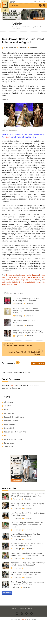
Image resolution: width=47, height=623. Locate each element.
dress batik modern (9, 285)
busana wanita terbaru (35, 277)
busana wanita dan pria (28, 275)
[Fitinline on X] (31, 613)
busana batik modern (16, 277)
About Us (31, 608)
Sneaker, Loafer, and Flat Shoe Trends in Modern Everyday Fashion (27, 545)
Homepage (14, 27)
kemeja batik (30, 282)
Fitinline (23, 619)
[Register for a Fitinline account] (35, 1)
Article (23, 27)
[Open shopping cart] (43, 1)
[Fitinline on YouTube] (17, 613)
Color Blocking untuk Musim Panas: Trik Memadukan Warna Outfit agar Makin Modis (27, 525)
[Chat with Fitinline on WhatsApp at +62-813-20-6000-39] (13, 1)
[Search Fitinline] (40, 5)
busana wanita (12, 275)
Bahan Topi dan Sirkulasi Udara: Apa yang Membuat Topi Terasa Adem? (27, 504)
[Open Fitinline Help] (44, 5)
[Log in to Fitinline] (39, 1)
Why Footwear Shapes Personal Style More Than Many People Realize (26, 573)
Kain (28, 27)
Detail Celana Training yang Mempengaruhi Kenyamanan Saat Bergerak (28, 583)
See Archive (7, 592)
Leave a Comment (38, 363)
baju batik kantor (33, 280)
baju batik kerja (18, 280)
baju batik (6, 280)
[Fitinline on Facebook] (26, 613)
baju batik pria (18, 282)
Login (13, 386)
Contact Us (22, 608)
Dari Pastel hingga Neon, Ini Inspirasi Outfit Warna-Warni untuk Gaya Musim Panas (27, 495)
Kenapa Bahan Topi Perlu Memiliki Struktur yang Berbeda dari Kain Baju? (28, 564)
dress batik (40, 282)
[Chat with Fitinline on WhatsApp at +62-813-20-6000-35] (11, 1)
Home (14, 608)
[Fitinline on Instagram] (22, 613)
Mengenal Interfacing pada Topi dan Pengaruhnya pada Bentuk (25, 535)
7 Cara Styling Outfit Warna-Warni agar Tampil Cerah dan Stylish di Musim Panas (27, 554)
